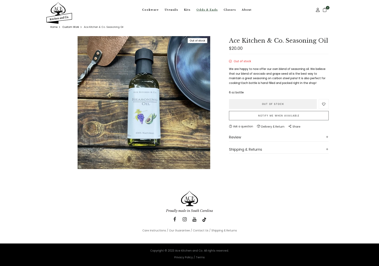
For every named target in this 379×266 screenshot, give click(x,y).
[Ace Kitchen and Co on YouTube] (194, 219)
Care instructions (154, 230)
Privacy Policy (183, 257)
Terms (200, 257)
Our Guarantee (179, 230)
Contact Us (200, 230)
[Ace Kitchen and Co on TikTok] (204, 219)
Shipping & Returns (224, 230)
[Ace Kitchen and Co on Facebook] (175, 219)
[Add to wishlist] (324, 104)
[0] (325, 10)
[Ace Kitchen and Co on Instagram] (185, 219)
